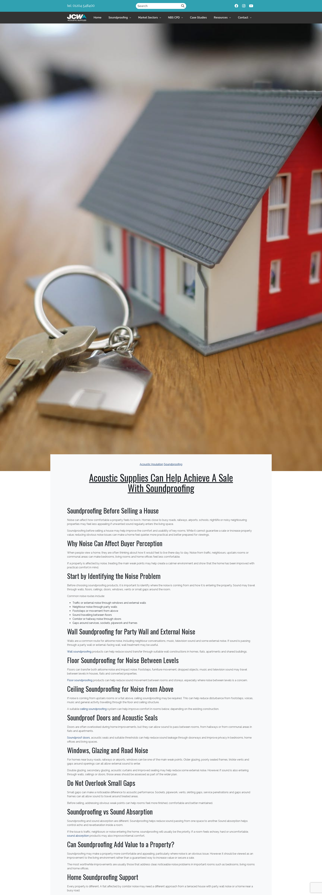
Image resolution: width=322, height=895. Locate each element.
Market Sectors (148, 17)
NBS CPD (174, 17)
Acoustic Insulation (151, 464)
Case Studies (198, 17)
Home (97, 17)
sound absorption (78, 835)
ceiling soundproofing (93, 709)
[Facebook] (236, 6)
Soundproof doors (78, 737)
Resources (221, 17)
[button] (120, 17)
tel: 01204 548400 (81, 6)
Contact (243, 17)
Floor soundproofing (79, 680)
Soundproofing (118, 17)
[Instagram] (244, 6)
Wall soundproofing (79, 651)
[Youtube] (251, 6)
